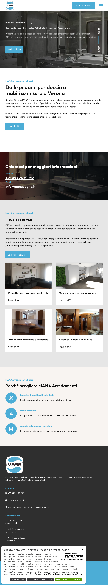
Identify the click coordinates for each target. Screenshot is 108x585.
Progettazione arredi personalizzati (28, 293)
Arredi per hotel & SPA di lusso (75, 339)
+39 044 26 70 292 (19, 178)
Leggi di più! (14, 300)
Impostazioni (18, 580)
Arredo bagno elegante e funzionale (28, 339)
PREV (98, 31)
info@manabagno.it (20, 186)
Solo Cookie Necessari (40, 580)
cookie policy (74, 574)
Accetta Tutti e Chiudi (68, 580)
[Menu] (101, 5)
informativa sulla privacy (46, 574)
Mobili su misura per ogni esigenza (77, 293)
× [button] (82, 549)
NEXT (98, 48)
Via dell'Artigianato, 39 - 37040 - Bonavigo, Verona (28, 507)
